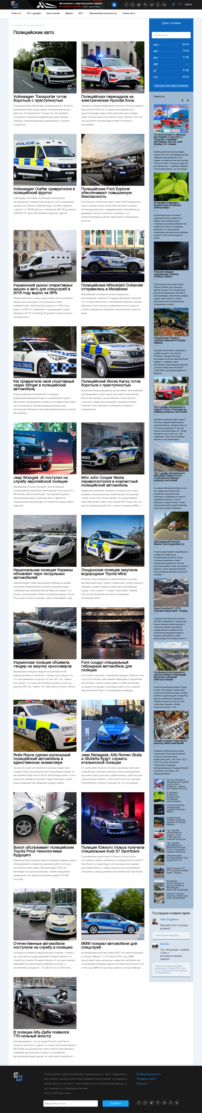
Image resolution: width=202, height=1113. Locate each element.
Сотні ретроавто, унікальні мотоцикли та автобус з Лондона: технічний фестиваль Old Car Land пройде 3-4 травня (169, 139)
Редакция (142, 1084)
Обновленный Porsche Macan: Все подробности (169, 543)
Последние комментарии (171, 913)
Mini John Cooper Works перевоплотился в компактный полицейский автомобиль (109, 481)
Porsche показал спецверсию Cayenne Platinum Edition (166, 274)
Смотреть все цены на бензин (171, 86)
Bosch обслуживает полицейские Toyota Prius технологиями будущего (43, 851)
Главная (17, 26)
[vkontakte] (164, 4)
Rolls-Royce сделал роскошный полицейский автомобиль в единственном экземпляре (41, 759)
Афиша (69, 13)
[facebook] (126, 4)
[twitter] (139, 4)
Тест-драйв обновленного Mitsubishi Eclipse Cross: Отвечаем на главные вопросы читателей (169, 477)
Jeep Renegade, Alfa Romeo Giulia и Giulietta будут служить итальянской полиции (111, 759)
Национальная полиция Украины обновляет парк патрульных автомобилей (43, 574)
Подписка (115, 1103)
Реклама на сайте (146, 1079)
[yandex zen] (157, 4)
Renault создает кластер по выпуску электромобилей (170, 742)
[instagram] (132, 4)
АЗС (80, 13)
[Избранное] (180, 4)
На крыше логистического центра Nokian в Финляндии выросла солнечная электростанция (170, 676)
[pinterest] (145, 4)
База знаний (53, 13)
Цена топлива (171, 23)
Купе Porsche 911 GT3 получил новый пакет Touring (170, 610)
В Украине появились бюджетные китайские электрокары (167, 205)
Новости (16, 13)
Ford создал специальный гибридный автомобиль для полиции (106, 666)
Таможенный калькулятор (103, 13)
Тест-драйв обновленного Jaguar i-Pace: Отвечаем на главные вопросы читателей (170, 409)
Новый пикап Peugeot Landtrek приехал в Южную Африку (170, 340)
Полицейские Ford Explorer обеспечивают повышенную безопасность (106, 193)
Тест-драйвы (34, 13)
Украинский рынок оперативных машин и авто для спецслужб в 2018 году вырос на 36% (43, 289)
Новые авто (128, 13)
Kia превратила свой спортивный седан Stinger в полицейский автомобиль (43, 385)
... (171, 973)
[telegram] (151, 4)
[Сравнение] (173, 4)
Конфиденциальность (149, 1074)
